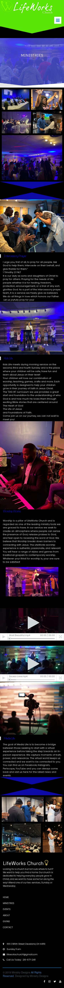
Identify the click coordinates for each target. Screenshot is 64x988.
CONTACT (8, 927)
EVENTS (6, 909)
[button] (32, 622)
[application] (32, 582)
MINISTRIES (8, 903)
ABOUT (6, 915)
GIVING (6, 921)
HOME (6, 897)
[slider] (32, 638)
